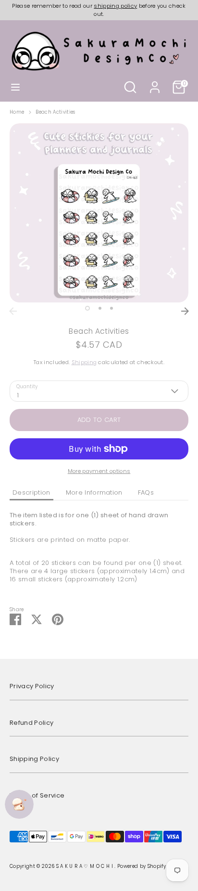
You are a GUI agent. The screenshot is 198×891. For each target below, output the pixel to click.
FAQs (146, 492)
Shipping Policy (34, 758)
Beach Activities (55, 112)
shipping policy (115, 6)
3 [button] (111, 308)
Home (17, 112)
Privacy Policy (32, 686)
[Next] (185, 311)
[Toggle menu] (15, 87)
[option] (99, 212)
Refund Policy (31, 722)
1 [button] (87, 308)
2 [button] (100, 308)
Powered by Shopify (141, 866)
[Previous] (13, 311)
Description (31, 492)
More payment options (99, 471)
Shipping (84, 362)
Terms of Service (37, 795)
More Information (94, 492)
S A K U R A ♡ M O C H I (85, 866)
